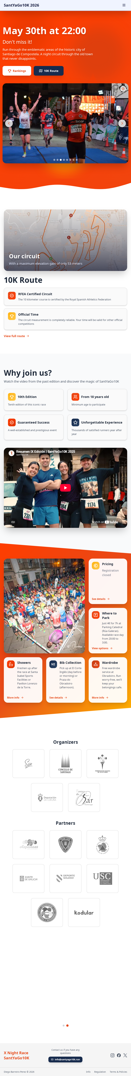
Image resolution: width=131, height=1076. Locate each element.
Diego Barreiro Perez (15, 1071)
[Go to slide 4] (64, 160)
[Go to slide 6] (70, 160)
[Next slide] (122, 123)
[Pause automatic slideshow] (123, 89)
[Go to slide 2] (57, 160)
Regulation (100, 1071)
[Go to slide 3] (61, 160)
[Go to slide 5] (67, 160)
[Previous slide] (9, 123)
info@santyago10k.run (67, 1059)
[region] (65, 123)
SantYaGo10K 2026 (21, 5)
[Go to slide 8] (77, 160)
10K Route (51, 71)
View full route (14, 336)
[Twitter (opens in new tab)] (125, 1055)
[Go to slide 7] (73, 160)
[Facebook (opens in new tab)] (119, 1055)
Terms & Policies (118, 1071)
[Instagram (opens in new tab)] (112, 1055)
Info (88, 1071)
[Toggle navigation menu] (124, 5)
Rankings (19, 71)
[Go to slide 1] (54, 160)
